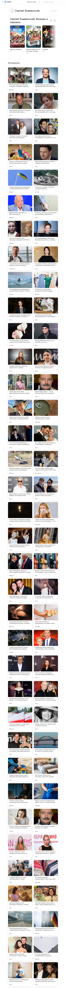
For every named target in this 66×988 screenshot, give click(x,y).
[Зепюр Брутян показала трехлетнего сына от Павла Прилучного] (20, 949)
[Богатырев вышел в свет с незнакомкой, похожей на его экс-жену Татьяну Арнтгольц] (46, 131)
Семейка (45, 49)
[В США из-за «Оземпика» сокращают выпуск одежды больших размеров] (46, 284)
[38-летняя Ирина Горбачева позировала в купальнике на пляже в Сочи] (46, 591)
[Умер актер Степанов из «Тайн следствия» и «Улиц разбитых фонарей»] (20, 412)
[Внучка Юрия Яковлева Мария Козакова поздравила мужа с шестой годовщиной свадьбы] (46, 361)
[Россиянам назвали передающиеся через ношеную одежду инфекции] (46, 872)
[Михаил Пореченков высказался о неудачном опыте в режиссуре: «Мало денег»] (20, 667)
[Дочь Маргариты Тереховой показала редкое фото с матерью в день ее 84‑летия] (46, 105)
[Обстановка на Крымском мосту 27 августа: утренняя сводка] (46, 744)
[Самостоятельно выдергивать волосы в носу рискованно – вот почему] (46, 514)
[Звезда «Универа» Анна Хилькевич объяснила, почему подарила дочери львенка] (20, 898)
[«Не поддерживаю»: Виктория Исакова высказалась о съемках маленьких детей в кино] (46, 233)
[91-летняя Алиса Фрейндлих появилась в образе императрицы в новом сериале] (20, 437)
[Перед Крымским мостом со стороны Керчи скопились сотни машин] (20, 923)
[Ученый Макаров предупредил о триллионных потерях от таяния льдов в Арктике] (20, 284)
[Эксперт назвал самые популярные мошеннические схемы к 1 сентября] (20, 795)
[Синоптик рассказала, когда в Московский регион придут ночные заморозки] (20, 642)
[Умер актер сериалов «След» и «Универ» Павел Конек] (46, 156)
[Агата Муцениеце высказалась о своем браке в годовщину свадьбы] (46, 437)
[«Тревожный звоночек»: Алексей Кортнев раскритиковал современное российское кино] (20, 105)
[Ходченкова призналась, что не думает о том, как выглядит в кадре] (20, 693)
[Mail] (5, 2)
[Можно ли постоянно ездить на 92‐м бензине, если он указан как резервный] (46, 565)
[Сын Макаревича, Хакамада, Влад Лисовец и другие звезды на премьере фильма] (20, 310)
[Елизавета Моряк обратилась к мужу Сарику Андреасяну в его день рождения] (46, 898)
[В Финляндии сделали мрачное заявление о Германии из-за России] (46, 923)
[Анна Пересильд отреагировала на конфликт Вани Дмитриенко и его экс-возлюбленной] (20, 744)
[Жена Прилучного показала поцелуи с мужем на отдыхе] (20, 591)
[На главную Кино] (8, 2)
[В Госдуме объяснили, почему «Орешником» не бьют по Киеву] (20, 616)
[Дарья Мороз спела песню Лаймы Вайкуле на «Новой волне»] (20, 488)
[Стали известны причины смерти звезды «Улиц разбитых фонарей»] (20, 514)
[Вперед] (54, 20)
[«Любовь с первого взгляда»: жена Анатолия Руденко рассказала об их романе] (20, 131)
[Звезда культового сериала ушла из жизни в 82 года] (46, 719)
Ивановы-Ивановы (16, 49)
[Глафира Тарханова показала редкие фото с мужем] (20, 361)
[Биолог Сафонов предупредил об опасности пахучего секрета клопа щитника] (20, 821)
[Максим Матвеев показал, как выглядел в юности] (46, 335)
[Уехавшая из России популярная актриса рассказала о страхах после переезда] (46, 846)
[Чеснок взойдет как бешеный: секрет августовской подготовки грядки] (20, 335)
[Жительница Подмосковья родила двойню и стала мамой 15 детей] (46, 310)
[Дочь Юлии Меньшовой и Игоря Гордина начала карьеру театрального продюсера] (20, 540)
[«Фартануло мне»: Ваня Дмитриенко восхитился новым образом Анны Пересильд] (20, 386)
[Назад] (51, 20)
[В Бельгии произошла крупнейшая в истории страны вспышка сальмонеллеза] (46, 616)
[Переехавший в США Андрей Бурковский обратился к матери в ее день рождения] (46, 79)
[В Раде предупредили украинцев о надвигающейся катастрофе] (20, 182)
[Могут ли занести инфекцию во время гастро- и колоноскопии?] (46, 795)
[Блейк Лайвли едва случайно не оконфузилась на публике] (46, 540)
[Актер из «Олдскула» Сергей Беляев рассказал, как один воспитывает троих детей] (20, 156)
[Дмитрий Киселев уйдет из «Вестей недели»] (20, 207)
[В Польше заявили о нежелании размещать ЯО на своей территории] (20, 719)
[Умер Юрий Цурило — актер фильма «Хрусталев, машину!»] (46, 386)
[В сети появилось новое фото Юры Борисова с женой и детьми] (46, 693)
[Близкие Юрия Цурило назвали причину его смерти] (46, 821)
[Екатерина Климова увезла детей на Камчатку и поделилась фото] (46, 258)
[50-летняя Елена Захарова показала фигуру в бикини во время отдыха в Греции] (46, 667)
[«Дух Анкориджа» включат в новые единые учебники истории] (20, 565)
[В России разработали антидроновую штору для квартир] (46, 949)
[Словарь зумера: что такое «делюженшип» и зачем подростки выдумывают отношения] (20, 872)
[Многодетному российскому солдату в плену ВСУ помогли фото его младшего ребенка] (20, 79)
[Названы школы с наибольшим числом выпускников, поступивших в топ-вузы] (20, 974)
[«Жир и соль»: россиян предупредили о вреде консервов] (46, 412)
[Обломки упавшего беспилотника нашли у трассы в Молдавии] (20, 463)
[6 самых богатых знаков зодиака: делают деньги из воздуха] (20, 258)
